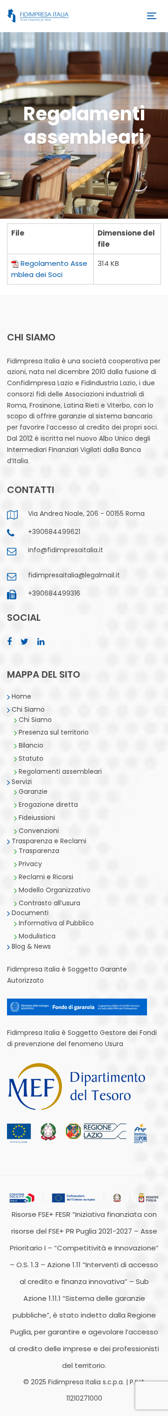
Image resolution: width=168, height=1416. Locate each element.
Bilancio (31, 745)
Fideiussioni (37, 817)
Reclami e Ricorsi (46, 877)
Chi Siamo (28, 709)
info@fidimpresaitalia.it (65, 550)
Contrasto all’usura (49, 903)
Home (21, 696)
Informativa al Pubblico (56, 923)
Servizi (22, 781)
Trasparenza (39, 850)
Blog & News (31, 946)
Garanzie (33, 791)
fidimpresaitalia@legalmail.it (74, 575)
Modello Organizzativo (55, 890)
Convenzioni (39, 830)
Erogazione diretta (48, 804)
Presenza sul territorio (54, 732)
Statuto (31, 758)
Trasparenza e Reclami (49, 841)
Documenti (30, 912)
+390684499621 (54, 531)
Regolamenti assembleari (60, 771)
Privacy (30, 863)
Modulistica (37, 936)
